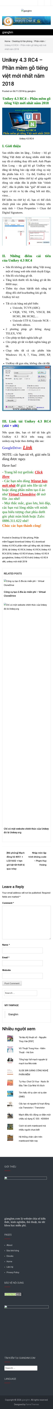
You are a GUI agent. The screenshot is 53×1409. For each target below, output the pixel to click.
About (9, 1245)
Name (6, 945)
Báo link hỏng (13, 1250)
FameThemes (32, 1404)
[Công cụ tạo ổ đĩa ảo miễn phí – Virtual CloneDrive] (26, 583)
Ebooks (10, 1256)
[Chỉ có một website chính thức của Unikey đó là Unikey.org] (26, 713)
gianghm (7, 32)
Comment (8, 903)
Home (7, 41)
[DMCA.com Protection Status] (13, 1294)
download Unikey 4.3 (24, 541)
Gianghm (13, 1014)
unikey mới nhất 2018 (17, 561)
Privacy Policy (13, 1272)
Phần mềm (39, 41)
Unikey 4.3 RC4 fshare (23, 553)
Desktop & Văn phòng (22, 41)
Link (27, 447)
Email (5, 957)
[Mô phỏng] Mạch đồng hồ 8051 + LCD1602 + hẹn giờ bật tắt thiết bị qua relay (16, 861)
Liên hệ (10, 1267)
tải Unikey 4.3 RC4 (16, 549)
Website (6, 970)
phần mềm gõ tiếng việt (28, 545)
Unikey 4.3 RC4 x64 (23, 557)
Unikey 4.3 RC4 (33, 549)
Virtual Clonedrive (22, 494)
